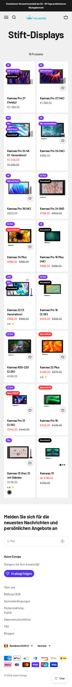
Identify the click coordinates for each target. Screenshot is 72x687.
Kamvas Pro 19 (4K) (19, 208)
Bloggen (9, 633)
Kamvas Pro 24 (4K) (52, 151)
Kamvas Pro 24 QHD (52, 208)
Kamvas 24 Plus (17, 257)
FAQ (6, 626)
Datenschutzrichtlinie (17, 619)
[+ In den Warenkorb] (62, 87)
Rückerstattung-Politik (14, 610)
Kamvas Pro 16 (49, 420)
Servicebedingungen (17, 601)
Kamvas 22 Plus (49, 367)
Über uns (9, 587)
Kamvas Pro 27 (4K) (52, 98)
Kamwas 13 (47, 473)
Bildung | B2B (12, 594)
